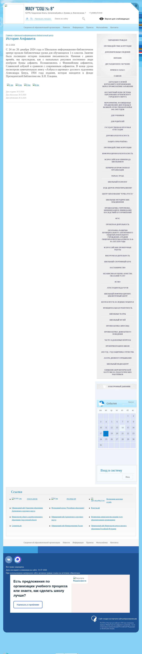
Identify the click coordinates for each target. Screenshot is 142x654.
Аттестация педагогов (117, 288)
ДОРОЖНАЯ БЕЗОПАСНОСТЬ (117, 136)
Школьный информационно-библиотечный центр (33, 35)
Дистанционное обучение (117, 64)
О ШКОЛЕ (117, 76)
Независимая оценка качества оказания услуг (117, 275)
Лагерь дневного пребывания (117, 358)
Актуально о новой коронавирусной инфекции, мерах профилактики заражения (117, 84)
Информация (78, 27)
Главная (9, 35)
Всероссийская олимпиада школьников (118, 161)
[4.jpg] (36, 85)
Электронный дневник (119, 386)
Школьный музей (118, 320)
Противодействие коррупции (117, 46)
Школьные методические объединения (117, 201)
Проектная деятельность (117, 224)
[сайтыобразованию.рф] (134, 7)
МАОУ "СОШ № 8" (39, 9)
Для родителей (117, 121)
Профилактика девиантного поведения (117, 333)
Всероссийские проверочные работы (117, 249)
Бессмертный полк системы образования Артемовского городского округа (118, 94)
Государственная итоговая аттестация (118, 128)
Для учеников (117, 115)
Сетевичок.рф (16, 526)
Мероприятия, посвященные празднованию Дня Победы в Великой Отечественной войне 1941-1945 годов (117, 106)
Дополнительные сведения (117, 52)
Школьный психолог (117, 182)
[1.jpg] (10, 85)
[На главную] (27, 19)
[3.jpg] (27, 85)
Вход (128, 477)
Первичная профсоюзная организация (118, 169)
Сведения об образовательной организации (42, 27)
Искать (83, 19)
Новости (66, 27)
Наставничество (117, 268)
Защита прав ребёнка (117, 142)
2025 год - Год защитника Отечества (117, 352)
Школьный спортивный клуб (117, 262)
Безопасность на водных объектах (117, 302)
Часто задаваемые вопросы (118, 340)
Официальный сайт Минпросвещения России (67, 526)
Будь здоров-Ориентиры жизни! (117, 188)
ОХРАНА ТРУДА (117, 176)
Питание (118, 58)
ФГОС (117, 218)
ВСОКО (118, 282)
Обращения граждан (117, 40)
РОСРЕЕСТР (71, 499)
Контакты (114, 27)
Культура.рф (95, 508)
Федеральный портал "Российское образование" (67, 508)
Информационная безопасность (117, 154)
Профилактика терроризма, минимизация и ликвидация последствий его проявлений (118, 210)
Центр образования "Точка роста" (117, 194)
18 (106, 433)
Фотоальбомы (102, 27)
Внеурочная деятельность (117, 256)
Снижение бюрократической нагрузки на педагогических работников (118, 372)
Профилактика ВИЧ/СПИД (117, 326)
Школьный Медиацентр (118, 364)
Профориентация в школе (118, 346)
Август (131, 402)
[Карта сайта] (32, 19)
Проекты (89, 27)
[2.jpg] (19, 85)
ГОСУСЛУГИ (32, 499)
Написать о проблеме (28, 605)
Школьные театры (117, 314)
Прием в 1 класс (117, 70)
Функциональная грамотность (117, 308)
